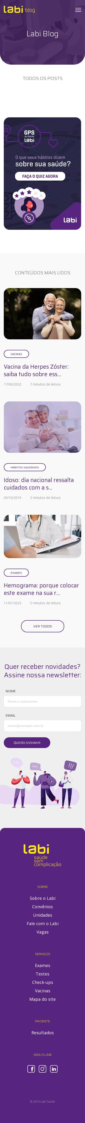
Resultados (42, 1032)
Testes (42, 974)
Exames (16, 573)
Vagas (43, 932)
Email (10, 715)
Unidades (42, 915)
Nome (11, 691)
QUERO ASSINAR (27, 742)
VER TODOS (42, 626)
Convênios (42, 906)
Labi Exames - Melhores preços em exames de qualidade (19, 9)
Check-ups (42, 982)
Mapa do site (42, 999)
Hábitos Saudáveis (25, 467)
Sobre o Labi (42, 898)
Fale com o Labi (43, 923)
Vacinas (16, 354)
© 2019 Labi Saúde (42, 1102)
